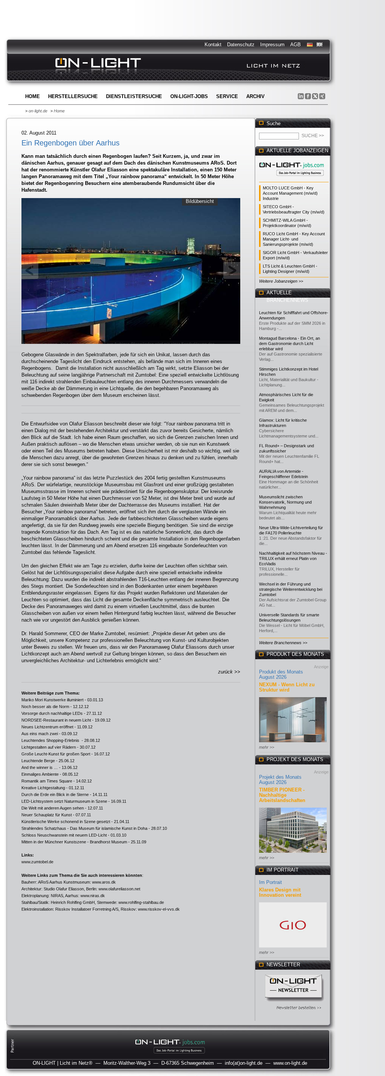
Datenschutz (241, 44)
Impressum (272, 44)
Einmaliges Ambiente (40, 774)
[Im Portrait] (293, 948)
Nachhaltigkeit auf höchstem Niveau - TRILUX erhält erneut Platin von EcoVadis (293, 558)
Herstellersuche (73, 96)
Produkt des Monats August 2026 (281, 674)
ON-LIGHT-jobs (189, 96)
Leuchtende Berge (38, 760)
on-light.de (38, 111)
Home (32, 96)
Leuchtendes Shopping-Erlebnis (50, 740)
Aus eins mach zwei (39, 733)
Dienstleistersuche (134, 96)
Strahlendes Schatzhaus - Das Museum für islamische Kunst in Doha (84, 828)
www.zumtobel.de (37, 862)
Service (227, 96)
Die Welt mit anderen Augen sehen (52, 808)
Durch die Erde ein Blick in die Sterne (55, 794)
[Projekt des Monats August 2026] (293, 853)
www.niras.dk (92, 895)
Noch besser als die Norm (45, 706)
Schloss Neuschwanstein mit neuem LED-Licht (64, 835)
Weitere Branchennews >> (283, 642)
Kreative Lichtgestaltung (43, 787)
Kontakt (213, 44)
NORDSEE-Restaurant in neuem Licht (56, 720)
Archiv (255, 96)
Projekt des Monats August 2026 (280, 779)
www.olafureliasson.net (119, 889)
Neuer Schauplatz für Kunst (46, 815)
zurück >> (229, 672)
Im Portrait (270, 882)
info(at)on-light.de (243, 1063)
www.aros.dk (104, 882)
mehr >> (266, 747)
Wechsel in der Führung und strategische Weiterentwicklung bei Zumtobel (290, 589)
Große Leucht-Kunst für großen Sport (55, 754)
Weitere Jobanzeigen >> (281, 281)
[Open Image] (131, 270)
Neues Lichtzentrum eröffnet (47, 727)
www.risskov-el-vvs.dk (159, 909)
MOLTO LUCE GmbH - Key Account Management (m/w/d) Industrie (290, 193)
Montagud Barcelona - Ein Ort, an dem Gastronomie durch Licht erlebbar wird (289, 343)
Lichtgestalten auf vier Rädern (48, 747)
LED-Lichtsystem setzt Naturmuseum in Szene (64, 801)
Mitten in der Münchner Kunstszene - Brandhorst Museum (74, 842)
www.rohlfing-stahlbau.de (141, 902)
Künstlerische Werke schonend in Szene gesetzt (65, 821)
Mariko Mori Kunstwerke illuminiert (52, 700)
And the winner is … (39, 767)
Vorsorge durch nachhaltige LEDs (52, 713)
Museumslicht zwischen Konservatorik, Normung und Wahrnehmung (285, 502)
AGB (295, 44)
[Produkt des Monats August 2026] (293, 743)
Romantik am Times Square (46, 781)
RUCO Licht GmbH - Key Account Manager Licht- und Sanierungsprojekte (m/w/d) (294, 239)
